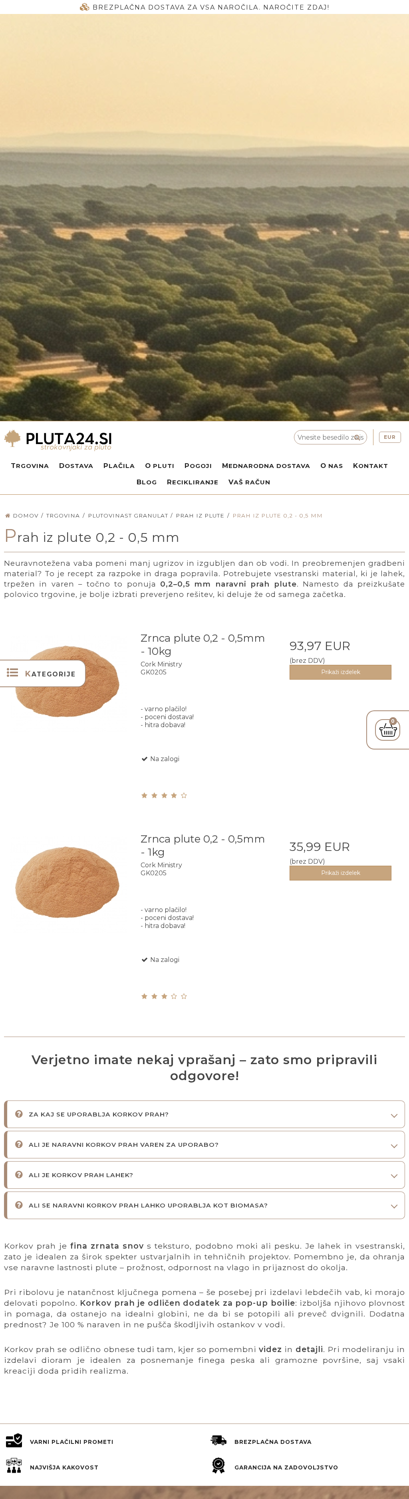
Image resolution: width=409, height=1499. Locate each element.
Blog (147, 482)
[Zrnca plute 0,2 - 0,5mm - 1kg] (68, 890)
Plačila (119, 466)
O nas (331, 466)
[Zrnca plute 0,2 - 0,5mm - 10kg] (68, 689)
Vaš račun (249, 482)
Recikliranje (192, 482)
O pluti (160, 466)
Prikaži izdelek (340, 672)
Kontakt (370, 466)
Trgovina (30, 466)
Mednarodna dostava (266, 466)
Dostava (76, 466)
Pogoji (198, 466)
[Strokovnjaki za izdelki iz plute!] (119, 440)
